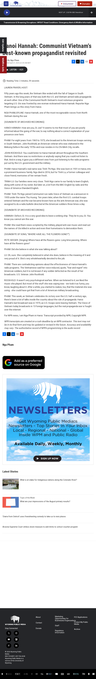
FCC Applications (80, 617)
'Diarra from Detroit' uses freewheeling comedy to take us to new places (34, 516)
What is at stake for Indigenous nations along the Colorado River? (48, 480)
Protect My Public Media (81, 623)
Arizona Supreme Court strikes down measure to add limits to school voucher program (40, 527)
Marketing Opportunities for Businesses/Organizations (63, 618)
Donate (86, 3)
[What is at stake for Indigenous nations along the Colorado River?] (10, 484)
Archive (77, 629)
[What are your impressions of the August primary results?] (10, 502)
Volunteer (68, 3)
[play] (7, 12)
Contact (39, 623)
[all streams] (92, 12)
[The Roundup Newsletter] (48, 419)
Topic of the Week (27, 498)
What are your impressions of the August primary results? (45, 501)
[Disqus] (48, 574)
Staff (57, 626)
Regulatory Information (59, 632)
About (38, 617)
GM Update (3, 45)
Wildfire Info (3, 65)
